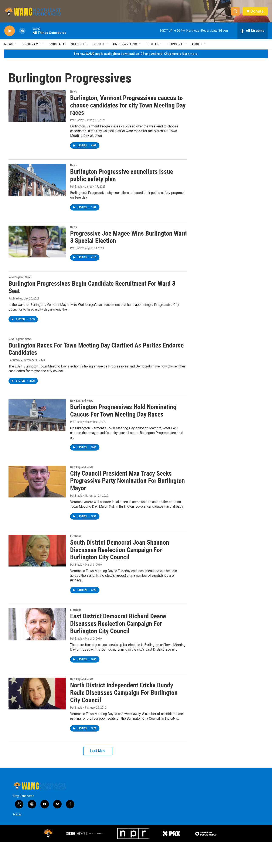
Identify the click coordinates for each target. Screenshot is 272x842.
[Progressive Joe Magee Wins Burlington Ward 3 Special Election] (37, 241)
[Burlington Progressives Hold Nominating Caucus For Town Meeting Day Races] (37, 415)
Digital (152, 44)
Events (98, 44)
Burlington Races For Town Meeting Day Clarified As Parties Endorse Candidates (96, 349)
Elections (75, 536)
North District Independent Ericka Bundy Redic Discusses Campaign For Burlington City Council (124, 692)
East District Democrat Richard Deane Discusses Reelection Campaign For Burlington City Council (118, 623)
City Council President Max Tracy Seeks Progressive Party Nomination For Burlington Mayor (127, 481)
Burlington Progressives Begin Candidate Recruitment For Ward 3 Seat (91, 287)
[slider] (29, 30)
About (197, 44)
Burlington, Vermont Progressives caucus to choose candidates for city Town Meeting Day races (128, 105)
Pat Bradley (77, 120)
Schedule (79, 44)
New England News (19, 277)
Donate (257, 11)
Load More (98, 751)
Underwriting (125, 44)
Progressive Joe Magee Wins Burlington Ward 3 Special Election (128, 237)
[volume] (22, 31)
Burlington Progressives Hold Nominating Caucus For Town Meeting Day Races (123, 410)
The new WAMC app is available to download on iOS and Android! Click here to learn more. (136, 53)
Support (175, 44)
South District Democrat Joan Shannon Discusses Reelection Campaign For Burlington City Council (119, 550)
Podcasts (58, 44)
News (8, 44)
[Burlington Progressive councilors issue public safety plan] (37, 180)
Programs (32, 44)
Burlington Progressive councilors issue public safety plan (121, 175)
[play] (9, 30)
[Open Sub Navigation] (16, 44)
